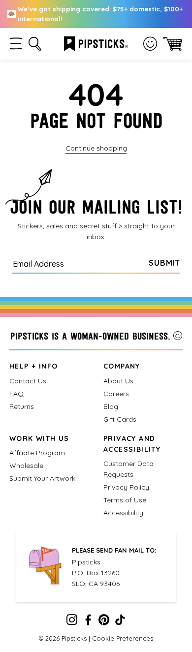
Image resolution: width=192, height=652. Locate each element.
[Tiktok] (120, 622)
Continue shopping (96, 148)
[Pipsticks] (96, 42)
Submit (164, 263)
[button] (16, 43)
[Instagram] (71, 622)
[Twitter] (103, 622)
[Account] (150, 44)
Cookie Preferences (122, 638)
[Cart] (172, 43)
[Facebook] (88, 622)
